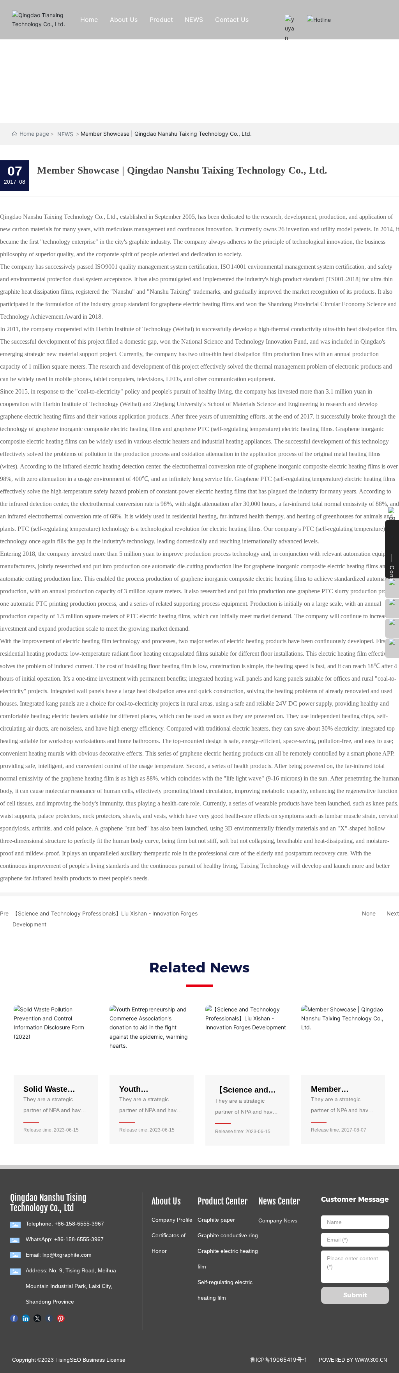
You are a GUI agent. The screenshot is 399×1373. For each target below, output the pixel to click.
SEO (75, 1360)
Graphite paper (216, 1220)
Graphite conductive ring (228, 1235)
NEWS (65, 134)
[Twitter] (37, 1317)
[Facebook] (14, 1317)
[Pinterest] (61, 1317)
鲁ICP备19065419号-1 (278, 1359)
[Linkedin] (26, 1317)
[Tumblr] (49, 1317)
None (369, 913)
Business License (104, 1360)
